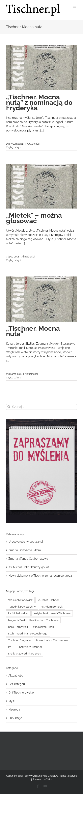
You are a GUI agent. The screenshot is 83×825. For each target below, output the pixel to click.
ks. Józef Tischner (48, 600)
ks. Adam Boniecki (52, 606)
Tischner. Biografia (19, 640)
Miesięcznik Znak (43, 626)
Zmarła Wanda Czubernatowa (28, 558)
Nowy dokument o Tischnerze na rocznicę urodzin (41, 575)
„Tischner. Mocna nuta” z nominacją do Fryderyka (39, 102)
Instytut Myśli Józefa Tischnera (52, 613)
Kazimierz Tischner (30, 646)
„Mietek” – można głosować (34, 218)
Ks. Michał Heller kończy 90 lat (28, 567)
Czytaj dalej (12, 147)
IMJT (11, 646)
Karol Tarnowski (18, 626)
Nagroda (14, 709)
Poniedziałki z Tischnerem (52, 640)
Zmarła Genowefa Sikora (24, 550)
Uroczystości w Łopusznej (25, 541)
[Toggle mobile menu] (75, 6)
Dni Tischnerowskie (21, 692)
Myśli (11, 701)
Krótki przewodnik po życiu (24, 653)
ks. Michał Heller (18, 613)
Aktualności (33, 143)
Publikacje (15, 718)
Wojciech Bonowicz (20, 600)
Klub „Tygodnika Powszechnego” (28, 633)
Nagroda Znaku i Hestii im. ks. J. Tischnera (33, 620)
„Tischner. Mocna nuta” (33, 331)
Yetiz (49, 779)
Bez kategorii (16, 684)
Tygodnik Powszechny (22, 606)
